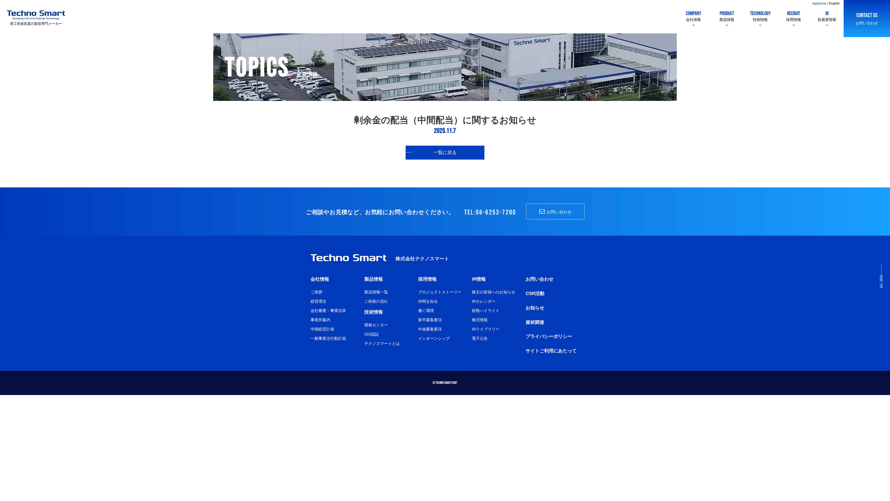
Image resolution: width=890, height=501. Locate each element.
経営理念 (318, 301)
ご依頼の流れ (376, 301)
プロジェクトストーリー (439, 292)
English (834, 3)
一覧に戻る (445, 152)
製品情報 (726, 16)
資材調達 (535, 322)
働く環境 (426, 310)
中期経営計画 (322, 329)
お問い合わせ (867, 18)
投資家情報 (827, 16)
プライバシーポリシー (549, 336)
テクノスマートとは (382, 343)
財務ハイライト (485, 310)
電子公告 (480, 338)
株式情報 (480, 320)
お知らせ (535, 307)
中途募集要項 (430, 329)
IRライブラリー (485, 329)
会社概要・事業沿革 (328, 310)
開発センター (376, 325)
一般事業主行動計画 (328, 338)
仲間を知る (428, 301)
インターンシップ (434, 338)
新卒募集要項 (430, 320)
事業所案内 (320, 320)
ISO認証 (371, 334)
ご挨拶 (316, 292)
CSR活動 (535, 293)
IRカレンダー (484, 301)
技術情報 (760, 16)
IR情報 (479, 279)
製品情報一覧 (376, 292)
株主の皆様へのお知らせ (493, 292)
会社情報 (693, 16)
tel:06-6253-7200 (490, 213)
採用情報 (793, 16)
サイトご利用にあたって (551, 350)
